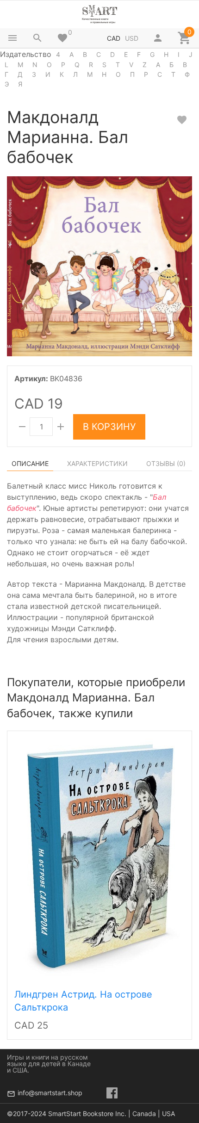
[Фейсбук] (112, 1092)
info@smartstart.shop (50, 1093)
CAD (113, 38)
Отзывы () (166, 463)
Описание (30, 463)
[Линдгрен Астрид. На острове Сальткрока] (99, 857)
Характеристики (97, 463)
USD (131, 38)
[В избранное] (182, 120)
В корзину (109, 426)
